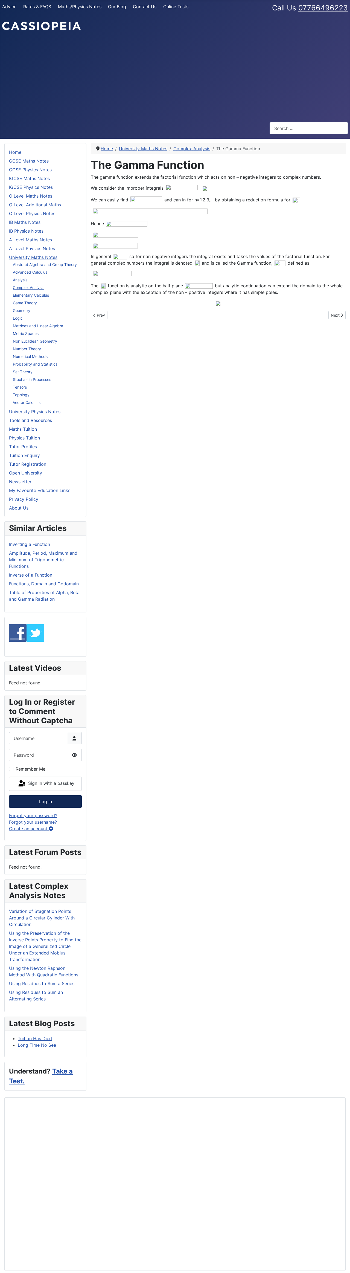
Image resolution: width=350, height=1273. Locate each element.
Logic (18, 318)
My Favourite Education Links (39, 490)
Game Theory (25, 302)
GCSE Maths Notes (29, 161)
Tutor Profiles (23, 446)
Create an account (29, 828)
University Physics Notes (34, 411)
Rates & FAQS (37, 6)
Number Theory (27, 348)
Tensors (20, 387)
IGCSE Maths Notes (29, 178)
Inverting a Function (29, 544)
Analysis (20, 279)
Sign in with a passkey (50, 783)
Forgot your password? (33, 815)
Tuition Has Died (35, 1038)
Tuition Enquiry (24, 455)
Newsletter (20, 481)
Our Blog (117, 6)
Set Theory (23, 371)
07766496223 (323, 7)
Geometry (21, 310)
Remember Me (30, 769)
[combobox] (309, 128)
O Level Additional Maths (35, 204)
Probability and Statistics (35, 364)
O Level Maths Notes (30, 196)
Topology (21, 394)
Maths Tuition (23, 429)
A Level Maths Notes (30, 239)
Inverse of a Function (30, 575)
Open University (25, 473)
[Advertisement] (175, 76)
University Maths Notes (33, 257)
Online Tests (175, 6)
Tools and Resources (30, 420)
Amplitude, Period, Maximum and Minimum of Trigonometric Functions (43, 559)
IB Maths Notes (24, 222)
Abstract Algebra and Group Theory (45, 264)
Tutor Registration (27, 464)
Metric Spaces (26, 333)
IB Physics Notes (26, 231)
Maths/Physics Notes (79, 6)
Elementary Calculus (31, 295)
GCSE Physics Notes (30, 169)
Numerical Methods (30, 356)
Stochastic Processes (32, 379)
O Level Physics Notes (32, 213)
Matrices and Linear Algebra (38, 325)
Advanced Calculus (30, 272)
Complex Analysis (28, 287)
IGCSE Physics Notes (31, 187)
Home (15, 152)
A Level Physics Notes (32, 248)
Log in (45, 801)
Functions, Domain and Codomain (44, 583)
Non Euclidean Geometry (35, 341)
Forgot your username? (33, 822)
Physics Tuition (24, 438)
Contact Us (144, 6)
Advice (9, 6)
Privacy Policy (23, 499)
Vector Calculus (26, 402)
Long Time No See (37, 1045)
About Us (18, 508)
